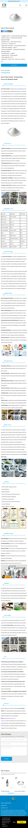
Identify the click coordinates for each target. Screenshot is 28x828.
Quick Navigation (6, 803)
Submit (6, 758)
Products (4, 805)
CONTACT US (4, 807)
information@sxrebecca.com (14, 1)
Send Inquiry (14, 65)
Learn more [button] (4, 826)
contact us (3, 720)
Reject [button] (14, 822)
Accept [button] (21, 822)
